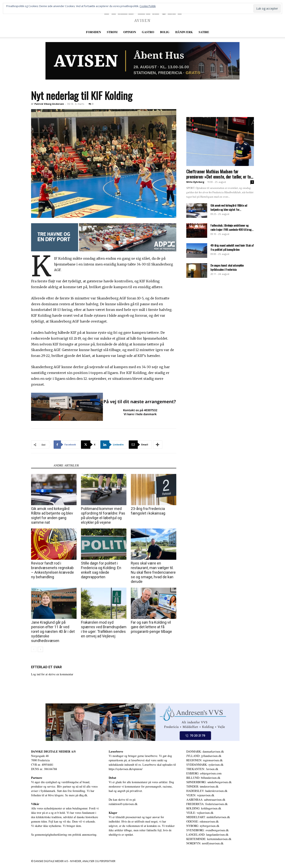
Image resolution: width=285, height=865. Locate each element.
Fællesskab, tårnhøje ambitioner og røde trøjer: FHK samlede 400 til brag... (232, 227)
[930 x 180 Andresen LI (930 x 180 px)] (142, 722)
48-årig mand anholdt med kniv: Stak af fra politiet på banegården (232, 247)
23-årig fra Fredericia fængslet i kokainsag (148, 510)
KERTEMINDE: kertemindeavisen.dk (208, 839)
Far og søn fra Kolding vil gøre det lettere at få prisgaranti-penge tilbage (151, 627)
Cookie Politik (148, 6)
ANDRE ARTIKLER (66, 465)
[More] (157, 444)
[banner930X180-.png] (103, 407)
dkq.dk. (83, 795)
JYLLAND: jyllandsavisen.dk (203, 756)
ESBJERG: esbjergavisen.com (204, 773)
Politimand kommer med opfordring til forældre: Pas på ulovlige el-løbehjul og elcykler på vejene (103, 515)
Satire (204, 32)
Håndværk (184, 32)
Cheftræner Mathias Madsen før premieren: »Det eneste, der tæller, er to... (219, 174)
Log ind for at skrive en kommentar (52, 674)
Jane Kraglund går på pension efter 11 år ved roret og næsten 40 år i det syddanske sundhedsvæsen (53, 631)
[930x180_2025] (103, 237)
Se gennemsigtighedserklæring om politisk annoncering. (64, 834)
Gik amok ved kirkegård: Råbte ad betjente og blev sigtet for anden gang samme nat (52, 515)
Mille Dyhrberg (195, 181)
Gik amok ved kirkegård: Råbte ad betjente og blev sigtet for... (229, 207)
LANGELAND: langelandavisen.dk (207, 834)
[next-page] (40, 649)
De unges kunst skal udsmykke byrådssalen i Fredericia (227, 267)
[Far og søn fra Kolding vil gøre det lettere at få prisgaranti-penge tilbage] (153, 603)
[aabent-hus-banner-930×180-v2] (142, 61)
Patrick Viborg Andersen (49, 103)
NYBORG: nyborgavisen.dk (202, 826)
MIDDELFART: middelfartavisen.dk (208, 817)
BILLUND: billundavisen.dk (203, 778)
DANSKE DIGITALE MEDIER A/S (53, 751)
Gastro (148, 32)
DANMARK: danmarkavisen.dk (205, 751)
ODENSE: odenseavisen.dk (202, 821)
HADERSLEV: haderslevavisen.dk (206, 791)
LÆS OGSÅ (41, 465)
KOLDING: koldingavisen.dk (203, 808)
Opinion (129, 32)
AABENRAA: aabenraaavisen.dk (205, 799)
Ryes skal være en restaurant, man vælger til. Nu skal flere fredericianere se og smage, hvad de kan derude (153, 572)
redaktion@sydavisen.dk (123, 804)
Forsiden (93, 32)
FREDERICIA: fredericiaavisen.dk (207, 804)
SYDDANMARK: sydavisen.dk (204, 765)
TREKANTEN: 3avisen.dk (202, 769)
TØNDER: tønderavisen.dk (202, 786)
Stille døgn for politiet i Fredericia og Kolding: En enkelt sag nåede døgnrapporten (101, 570)
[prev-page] (33, 649)
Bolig (164, 32)
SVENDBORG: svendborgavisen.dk (207, 830)
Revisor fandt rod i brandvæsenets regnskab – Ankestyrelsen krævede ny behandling (52, 570)
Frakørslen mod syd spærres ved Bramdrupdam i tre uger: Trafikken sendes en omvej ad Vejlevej (103, 629)
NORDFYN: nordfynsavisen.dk (204, 843)
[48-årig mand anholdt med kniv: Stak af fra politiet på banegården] (196, 250)
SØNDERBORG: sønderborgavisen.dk (209, 782)
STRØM (112, 32)
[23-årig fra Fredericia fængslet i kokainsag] (153, 489)
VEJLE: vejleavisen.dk (199, 813)
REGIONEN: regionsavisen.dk (204, 760)
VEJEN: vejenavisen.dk (200, 795)
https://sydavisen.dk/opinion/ (125, 769)
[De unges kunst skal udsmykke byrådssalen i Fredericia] (196, 270)
